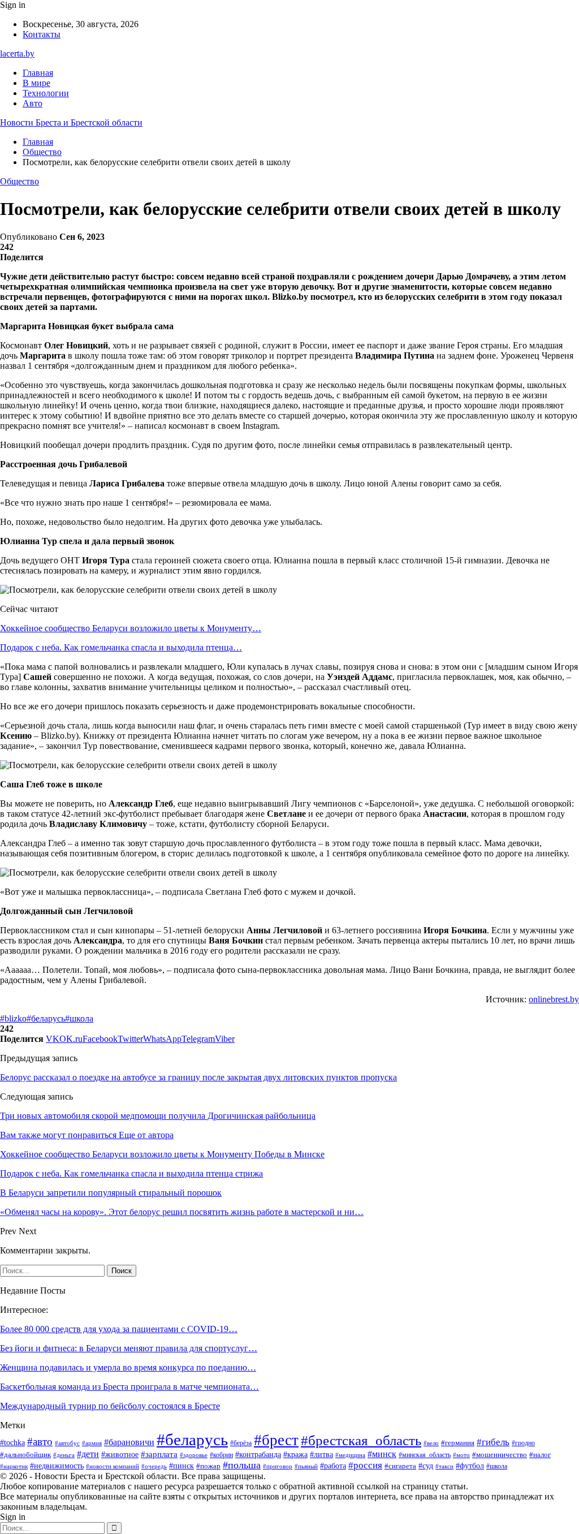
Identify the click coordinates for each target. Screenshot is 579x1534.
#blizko (13, 1018)
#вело (431, 1443)
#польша (242, 1465)
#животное (120, 1454)
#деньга (64, 1454)
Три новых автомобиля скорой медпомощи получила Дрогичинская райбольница (158, 1116)
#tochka (12, 1442)
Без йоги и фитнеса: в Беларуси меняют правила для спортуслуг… (128, 1348)
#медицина (350, 1454)
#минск (382, 1454)
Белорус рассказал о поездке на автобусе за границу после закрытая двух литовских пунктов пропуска (198, 1077)
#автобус (67, 1443)
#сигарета (400, 1466)
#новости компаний (112, 1466)
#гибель (493, 1441)
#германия (457, 1442)
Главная (38, 72)
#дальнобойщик (25, 1454)
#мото (461, 1454)
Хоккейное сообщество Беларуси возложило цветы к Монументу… (130, 628)
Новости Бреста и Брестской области (71, 122)
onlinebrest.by (554, 999)
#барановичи (129, 1442)
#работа (333, 1466)
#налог (540, 1454)
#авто (40, 1441)
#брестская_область (361, 1440)
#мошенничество (499, 1454)
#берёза (241, 1443)
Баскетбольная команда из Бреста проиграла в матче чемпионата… (129, 1386)
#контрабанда (258, 1454)
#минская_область (425, 1455)
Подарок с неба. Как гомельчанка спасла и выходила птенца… (121, 647)
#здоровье (194, 1454)
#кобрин (221, 1455)
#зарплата (159, 1454)
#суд (425, 1466)
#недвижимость (57, 1466)
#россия (365, 1465)
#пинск (181, 1466)
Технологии (46, 93)
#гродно (523, 1443)
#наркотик (14, 1466)
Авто (32, 103)
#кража (295, 1454)
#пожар (208, 1466)
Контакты (42, 34)
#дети (88, 1454)
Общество (19, 181)
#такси (444, 1466)
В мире (36, 83)
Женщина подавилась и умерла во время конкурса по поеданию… (128, 1367)
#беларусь (46, 1018)
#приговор (277, 1466)
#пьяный (306, 1466)
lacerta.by (17, 53)
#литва (321, 1454)
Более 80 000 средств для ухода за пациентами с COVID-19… (118, 1329)
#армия (92, 1443)
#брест (276, 1440)
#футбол (470, 1465)
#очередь (154, 1466)
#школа (79, 1018)
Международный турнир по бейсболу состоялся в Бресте (110, 1406)
